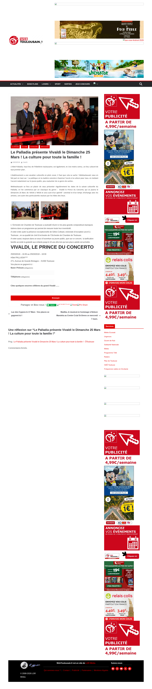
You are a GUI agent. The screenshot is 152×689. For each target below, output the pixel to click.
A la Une (24, 146)
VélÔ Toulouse (109, 365)
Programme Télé (110, 353)
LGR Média (90, 663)
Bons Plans (32, 84)
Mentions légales (101, 670)
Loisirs (45, 84)
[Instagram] (117, 668)
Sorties (68, 84)
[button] (22, 84)
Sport (58, 84)
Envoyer (56, 298)
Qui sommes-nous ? (52, 670)
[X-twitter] (125, 668)
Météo (106, 349)
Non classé (45, 146)
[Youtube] (121, 668)
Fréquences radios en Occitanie (116, 369)
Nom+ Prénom (22, 268)
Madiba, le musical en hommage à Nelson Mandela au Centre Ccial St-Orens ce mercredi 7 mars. (77, 315)
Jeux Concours (82, 84)
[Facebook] (113, 668)
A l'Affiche (15, 146)
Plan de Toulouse (110, 361)
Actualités (15, 84)
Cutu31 (25, 162)
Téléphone (20, 277)
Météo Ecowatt (109, 332)
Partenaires (86, 670)
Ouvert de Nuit (109, 341)
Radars (107, 357)
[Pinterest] (129, 668)
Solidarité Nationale (111, 345)
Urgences (107, 336)
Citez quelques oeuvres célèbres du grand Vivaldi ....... (35, 286)
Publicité (75, 670)
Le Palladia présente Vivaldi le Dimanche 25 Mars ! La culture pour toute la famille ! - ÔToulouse (54, 342)
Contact (66, 670)
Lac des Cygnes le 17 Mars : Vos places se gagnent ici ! (30, 313)
